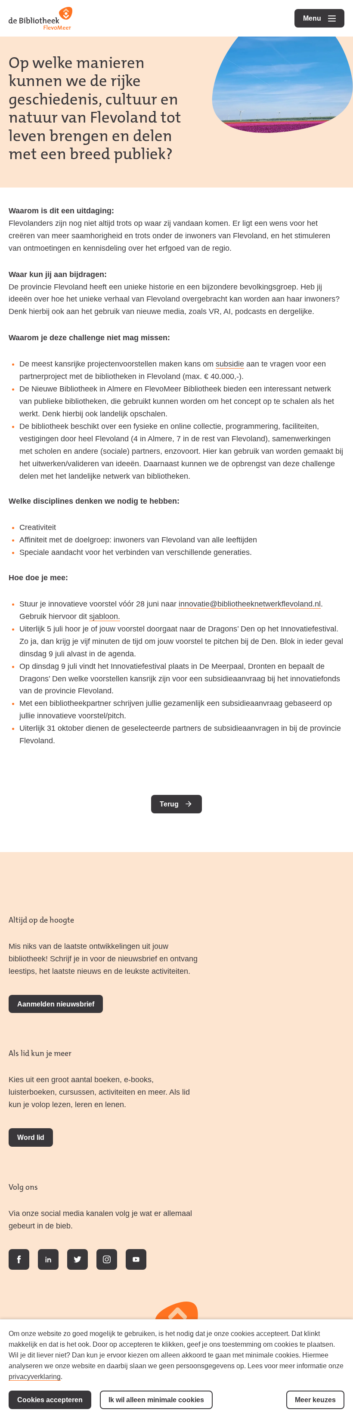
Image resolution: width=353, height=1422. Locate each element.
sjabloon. (104, 616)
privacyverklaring (35, 1376)
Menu (323, 18)
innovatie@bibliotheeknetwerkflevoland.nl (250, 604)
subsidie (230, 364)
